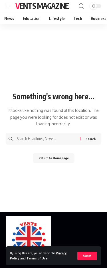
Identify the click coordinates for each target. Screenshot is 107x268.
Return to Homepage (54, 158)
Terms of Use (37, 258)
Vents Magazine (42, 6)
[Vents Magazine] (28, 239)
